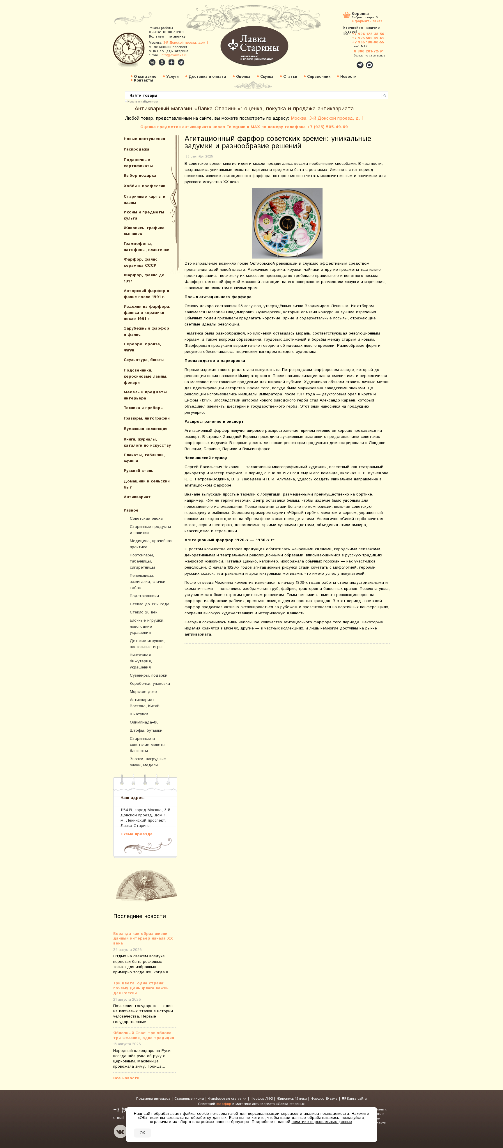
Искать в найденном (142, 101)
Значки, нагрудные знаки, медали (148, 762)
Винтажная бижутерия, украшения (141, 661)
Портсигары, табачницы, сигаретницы (142, 561)
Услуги (172, 77)
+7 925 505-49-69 (368, 38)
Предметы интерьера (153, 1098)
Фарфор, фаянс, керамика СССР (141, 262)
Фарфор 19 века (324, 1098)
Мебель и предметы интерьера (145, 395)
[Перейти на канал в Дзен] (171, 62)
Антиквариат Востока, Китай (145, 703)
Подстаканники (144, 596)
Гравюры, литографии (147, 418)
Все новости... (128, 1078)
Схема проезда (137, 834)
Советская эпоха (146, 518)
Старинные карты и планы (144, 200)
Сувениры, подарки (148, 675)
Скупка (266, 77)
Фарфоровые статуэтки (228, 1098)
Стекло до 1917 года (149, 604)
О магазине (145, 77)
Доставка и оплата (207, 77)
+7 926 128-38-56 (368, 33)
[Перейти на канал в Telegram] (181, 62)
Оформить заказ (367, 21)
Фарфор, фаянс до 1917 (144, 278)
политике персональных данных (322, 1122)
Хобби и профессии (144, 186)
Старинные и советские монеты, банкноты (148, 745)
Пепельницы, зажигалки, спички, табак (148, 582)
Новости (348, 77)
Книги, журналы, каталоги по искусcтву (147, 442)
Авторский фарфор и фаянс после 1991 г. (146, 294)
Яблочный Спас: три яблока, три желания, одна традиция (143, 1036)
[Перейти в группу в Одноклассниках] (161, 62)
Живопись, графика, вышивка (145, 231)
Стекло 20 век (143, 612)
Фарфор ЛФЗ (262, 1098)
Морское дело (143, 692)
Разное (131, 510)
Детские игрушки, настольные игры (147, 644)
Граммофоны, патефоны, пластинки (146, 247)
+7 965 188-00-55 (368, 42)
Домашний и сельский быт (147, 484)
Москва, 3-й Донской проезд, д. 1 (327, 118)
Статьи (290, 77)
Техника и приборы (144, 408)
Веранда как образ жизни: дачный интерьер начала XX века (143, 938)
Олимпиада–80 (144, 722)
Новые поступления (144, 139)
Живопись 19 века (292, 1098)
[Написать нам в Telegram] (347, 62)
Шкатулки (139, 714)
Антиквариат (137, 497)
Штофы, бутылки (146, 730)
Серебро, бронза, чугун (142, 347)
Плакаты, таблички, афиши (144, 458)
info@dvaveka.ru (174, 55)
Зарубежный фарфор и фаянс (146, 331)
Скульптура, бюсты (144, 360)
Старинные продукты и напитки (150, 530)
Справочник (318, 77)
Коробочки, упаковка (150, 684)
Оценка (243, 77)
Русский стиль (138, 471)
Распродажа (136, 149)
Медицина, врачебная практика (151, 544)
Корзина (360, 14)
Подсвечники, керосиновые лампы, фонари (145, 376)
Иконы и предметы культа (144, 215)
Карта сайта (356, 1098)
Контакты (143, 80)
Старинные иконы (189, 1098)
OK (142, 1133)
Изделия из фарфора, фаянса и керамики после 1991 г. (147, 313)
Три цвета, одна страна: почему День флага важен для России (141, 988)
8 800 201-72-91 (369, 51)
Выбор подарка (140, 175)
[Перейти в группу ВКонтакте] (152, 62)
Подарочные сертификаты (138, 163)
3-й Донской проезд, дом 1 (185, 42)
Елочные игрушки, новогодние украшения (147, 627)
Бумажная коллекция (145, 429)
